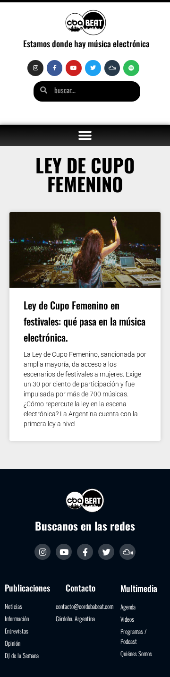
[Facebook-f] (55, 68)
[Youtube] (74, 68)
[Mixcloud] (112, 68)
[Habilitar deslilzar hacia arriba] (151, 658)
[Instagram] (35, 68)
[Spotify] (131, 68)
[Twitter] (93, 68)
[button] (85, 135)
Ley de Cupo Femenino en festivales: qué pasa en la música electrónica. (84, 321)
